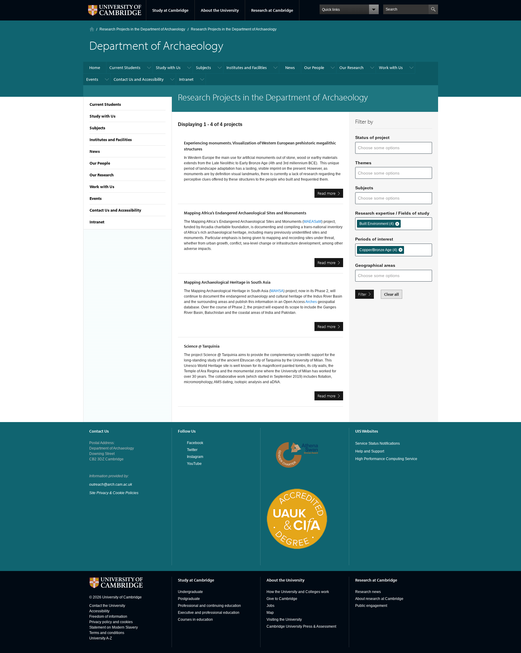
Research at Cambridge (272, 10)
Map (270, 612)
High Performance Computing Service (386, 459)
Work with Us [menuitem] (391, 67)
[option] (379, 224)
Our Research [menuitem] (351, 67)
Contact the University (107, 606)
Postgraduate (189, 599)
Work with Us (102, 186)
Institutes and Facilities (111, 139)
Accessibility (99, 611)
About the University (220, 10)
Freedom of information (108, 616)
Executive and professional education (208, 612)
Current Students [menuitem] (125, 67)
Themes (363, 162)
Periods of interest (374, 239)
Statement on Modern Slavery (113, 627)
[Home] (91, 29)
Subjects (97, 128)
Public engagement (371, 606)
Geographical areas (375, 265)
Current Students (105, 104)
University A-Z (100, 638)
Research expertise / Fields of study (392, 213)
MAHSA (276, 291)
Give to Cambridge (282, 599)
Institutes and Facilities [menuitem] (246, 67)
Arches (311, 302)
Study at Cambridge (170, 10)
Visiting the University (284, 619)
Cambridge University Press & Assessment (301, 626)
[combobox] (382, 148)
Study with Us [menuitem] (168, 67)
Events (96, 198)
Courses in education (195, 619)
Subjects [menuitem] (203, 67)
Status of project (372, 137)
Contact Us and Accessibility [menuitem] (139, 79)
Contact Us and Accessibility (115, 210)
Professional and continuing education (209, 606)
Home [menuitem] (94, 67)
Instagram (195, 457)
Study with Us (102, 116)
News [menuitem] (290, 67)
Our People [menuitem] (314, 67)
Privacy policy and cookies (111, 622)
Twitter (192, 450)
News (95, 151)
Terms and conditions (106, 633)
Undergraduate (190, 592)
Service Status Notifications (377, 443)
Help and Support (369, 451)
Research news (368, 592)
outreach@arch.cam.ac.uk (110, 484)
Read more (330, 194)
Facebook (195, 443)
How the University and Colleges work (298, 592)
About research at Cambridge (379, 599)
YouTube (194, 464)
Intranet (97, 222)
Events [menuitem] (92, 79)
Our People (100, 163)
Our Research (102, 175)
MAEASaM (312, 221)
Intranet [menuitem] (186, 79)
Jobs (270, 606)
